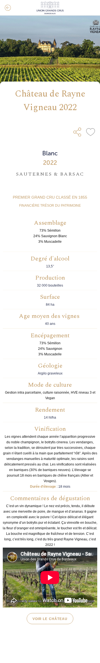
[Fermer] (7, 7)
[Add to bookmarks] (90, 132)
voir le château (50, 619)
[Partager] (77, 132)
